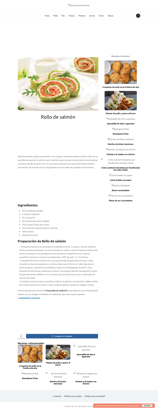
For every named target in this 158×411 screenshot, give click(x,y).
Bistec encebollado (120, 190)
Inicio (47, 15)
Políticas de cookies (73, 396)
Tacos (101, 15)
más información (134, 405)
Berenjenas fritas (30, 378)
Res (63, 15)
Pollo (55, 15)
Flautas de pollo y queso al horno (58, 364)
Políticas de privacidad (94, 396)
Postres (82, 15)
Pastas (72, 15)
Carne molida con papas (120, 180)
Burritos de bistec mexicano (58, 383)
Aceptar (147, 406)
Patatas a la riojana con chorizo (85, 383)
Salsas (110, 15)
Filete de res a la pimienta (120, 201)
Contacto (57, 396)
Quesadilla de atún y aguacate (86, 355)
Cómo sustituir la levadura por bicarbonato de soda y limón (120, 169)
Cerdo (92, 15)
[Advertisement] (79, 39)
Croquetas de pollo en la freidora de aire (30, 367)
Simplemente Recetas (29, 298)
